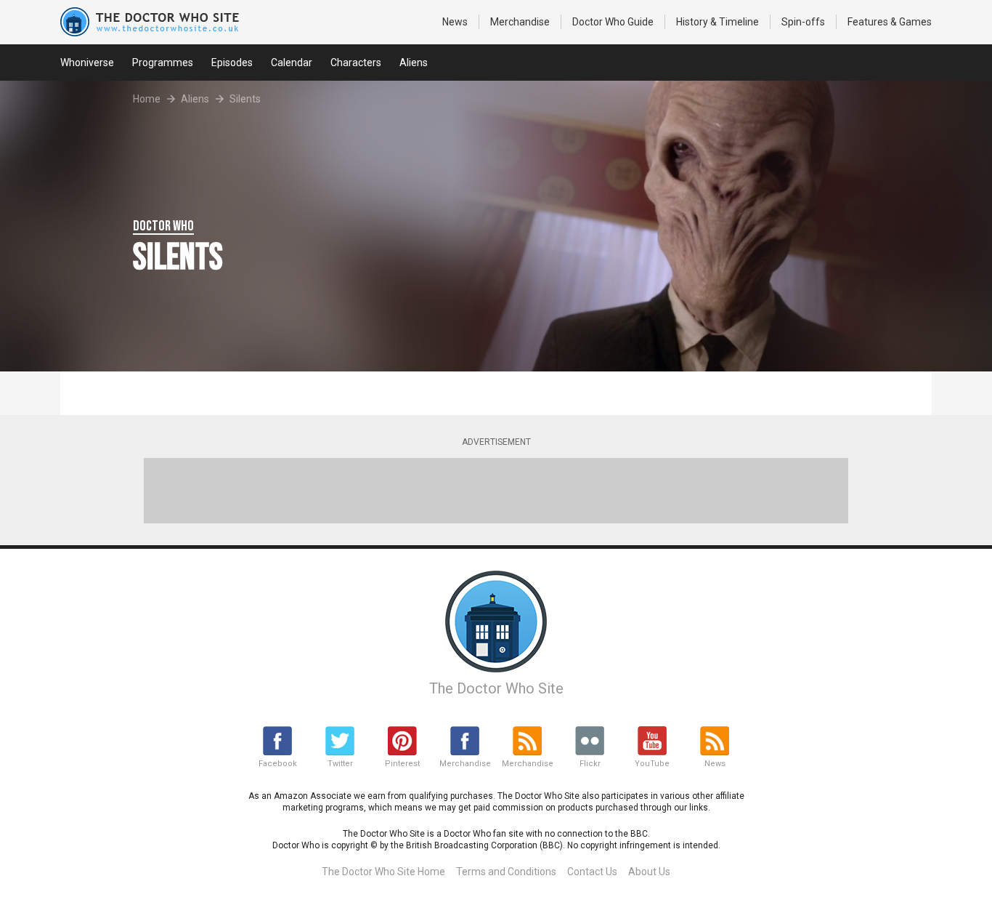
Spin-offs (803, 22)
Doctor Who (613, 22)
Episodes (232, 62)
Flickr (590, 763)
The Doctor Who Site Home (383, 871)
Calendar (291, 62)
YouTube (652, 763)
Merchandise (520, 22)
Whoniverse (87, 62)
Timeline (717, 22)
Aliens (413, 62)
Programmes (162, 62)
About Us (649, 871)
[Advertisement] (496, 490)
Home (146, 99)
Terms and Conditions (506, 871)
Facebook (278, 763)
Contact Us (592, 871)
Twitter (340, 763)
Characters (355, 62)
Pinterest (402, 763)
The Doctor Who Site (496, 688)
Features (889, 22)
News (455, 22)
